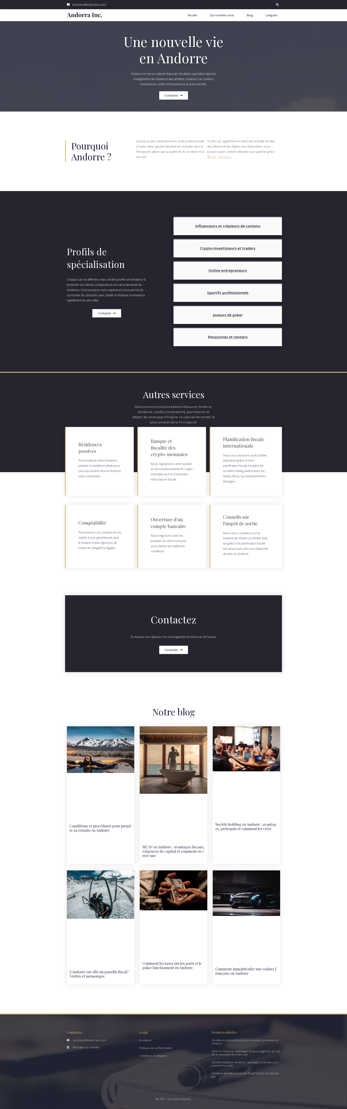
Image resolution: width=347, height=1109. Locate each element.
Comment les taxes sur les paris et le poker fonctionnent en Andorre (172, 965)
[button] (277, 4)
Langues (271, 15)
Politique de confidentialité (155, 1048)
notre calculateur (221, 157)
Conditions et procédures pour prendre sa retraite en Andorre (100, 828)
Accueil (192, 15)
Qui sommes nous (222, 15)
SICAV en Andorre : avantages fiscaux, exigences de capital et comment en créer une (173, 851)
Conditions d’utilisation (153, 1055)
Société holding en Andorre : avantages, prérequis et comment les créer (245, 826)
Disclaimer (145, 1040)
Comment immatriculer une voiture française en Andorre (245, 971)
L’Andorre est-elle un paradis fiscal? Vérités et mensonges (99, 973)
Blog (250, 15)
